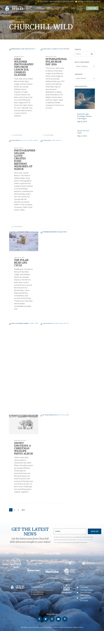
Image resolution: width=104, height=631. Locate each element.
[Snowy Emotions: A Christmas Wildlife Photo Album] (23, 468)
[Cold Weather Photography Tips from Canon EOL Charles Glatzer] (23, 93)
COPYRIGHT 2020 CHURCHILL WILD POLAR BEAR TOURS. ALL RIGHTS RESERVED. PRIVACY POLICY (52, 627)
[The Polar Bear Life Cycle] (23, 285)
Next (23, 510)
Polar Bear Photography (21, 52)
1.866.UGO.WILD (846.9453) (43, 590)
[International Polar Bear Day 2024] (55, 93)
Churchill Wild (17, 135)
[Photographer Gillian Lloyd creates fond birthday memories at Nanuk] (23, 184)
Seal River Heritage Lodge (53, 143)
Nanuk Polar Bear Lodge (52, 52)
